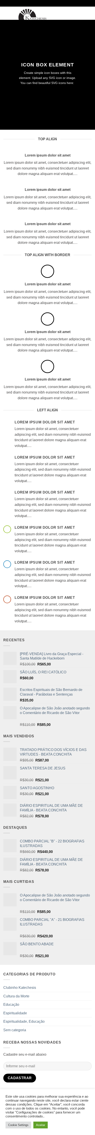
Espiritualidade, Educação (24, 1021)
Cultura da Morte (16, 996)
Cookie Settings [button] (18, 1125)
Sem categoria (14, 1030)
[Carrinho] (89, 13)
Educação (11, 1004)
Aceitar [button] (40, 1125)
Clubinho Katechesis (19, 987)
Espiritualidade (15, 1013)
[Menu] (6, 13)
